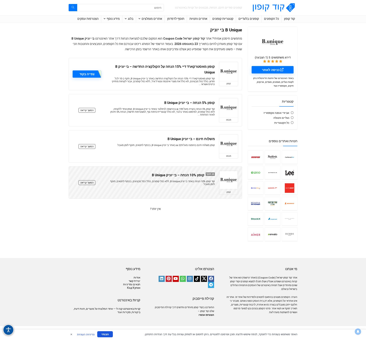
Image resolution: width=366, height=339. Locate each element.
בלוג (130, 19)
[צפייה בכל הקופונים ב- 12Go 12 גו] (255, 172)
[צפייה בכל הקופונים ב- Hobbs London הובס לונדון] (289, 234)
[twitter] (204, 279)
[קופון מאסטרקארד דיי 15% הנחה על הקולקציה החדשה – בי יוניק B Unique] (228, 71)
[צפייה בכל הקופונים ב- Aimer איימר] (255, 234)
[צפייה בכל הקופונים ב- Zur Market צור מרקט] (272, 203)
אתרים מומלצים (152, 19)
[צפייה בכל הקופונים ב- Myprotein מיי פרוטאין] (272, 172)
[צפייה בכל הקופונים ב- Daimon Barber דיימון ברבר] (289, 219)
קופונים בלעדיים (248, 19)
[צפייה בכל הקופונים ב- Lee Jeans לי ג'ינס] (289, 172)
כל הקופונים (271, 19)
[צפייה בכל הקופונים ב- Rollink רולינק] (272, 157)
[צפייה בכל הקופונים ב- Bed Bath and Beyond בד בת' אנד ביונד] (255, 203)
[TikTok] (197, 279)
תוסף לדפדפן (175, 19)
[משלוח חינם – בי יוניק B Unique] (228, 143)
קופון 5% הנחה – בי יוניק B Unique (189, 103)
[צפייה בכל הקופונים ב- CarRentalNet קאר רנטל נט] (289, 157)
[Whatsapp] (183, 279)
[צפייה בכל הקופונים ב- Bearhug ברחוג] (289, 203)
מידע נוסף (113, 19)
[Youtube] (176, 279)
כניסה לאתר (271, 70)
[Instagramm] (190, 279)
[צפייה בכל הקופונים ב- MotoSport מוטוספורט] (255, 157)
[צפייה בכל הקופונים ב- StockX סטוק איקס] (255, 219)
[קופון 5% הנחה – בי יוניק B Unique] (228, 107)
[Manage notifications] (358, 332)
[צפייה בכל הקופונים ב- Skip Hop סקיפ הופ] (289, 188)
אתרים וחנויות (198, 19)
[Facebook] (211, 279)
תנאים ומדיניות (131, 284)
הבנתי (105, 334)
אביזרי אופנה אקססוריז (276, 112)
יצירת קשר (134, 280)
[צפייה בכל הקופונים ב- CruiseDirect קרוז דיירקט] (255, 188)
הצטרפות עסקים (88, 19)
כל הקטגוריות (281, 122)
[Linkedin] (162, 279)
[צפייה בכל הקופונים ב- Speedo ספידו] (272, 188)
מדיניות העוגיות (86, 334)
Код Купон (133, 287)
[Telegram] (211, 285)
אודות (137, 277)
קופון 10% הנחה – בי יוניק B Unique (178, 175)
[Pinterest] (169, 279)
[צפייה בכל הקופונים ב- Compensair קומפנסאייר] (272, 219)
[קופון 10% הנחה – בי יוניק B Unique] (228, 180)
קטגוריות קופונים (222, 19)
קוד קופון (289, 19)
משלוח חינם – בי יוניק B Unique (191, 139)
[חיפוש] (73, 7)
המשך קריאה (87, 110)
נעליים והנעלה (281, 117)
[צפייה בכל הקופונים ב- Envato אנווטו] (272, 234)
